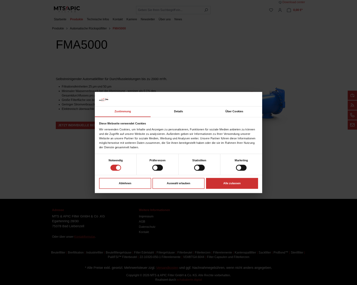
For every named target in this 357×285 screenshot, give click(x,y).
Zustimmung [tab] (123, 111)
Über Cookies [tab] (234, 111)
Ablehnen (125, 183)
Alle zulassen (232, 183)
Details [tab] (178, 111)
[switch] (157, 168)
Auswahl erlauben (178, 183)
